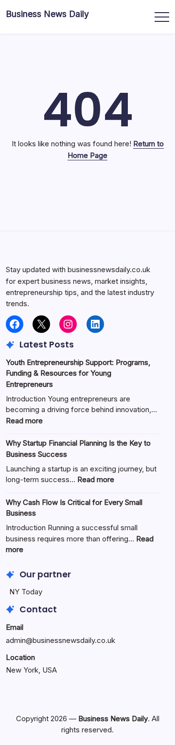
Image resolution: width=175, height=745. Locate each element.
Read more (24, 420)
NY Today (25, 591)
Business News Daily (47, 14)
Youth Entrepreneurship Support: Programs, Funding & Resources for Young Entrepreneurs (78, 373)
